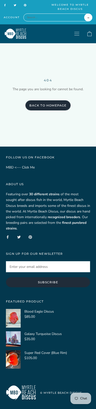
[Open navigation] (76, 33)
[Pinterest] (25, 5)
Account (12, 17)
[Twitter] (15, 5)
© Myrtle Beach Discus (61, 392)
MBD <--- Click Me (20, 167)
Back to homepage (47, 105)
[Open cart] (89, 33)
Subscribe (48, 282)
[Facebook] (5, 5)
